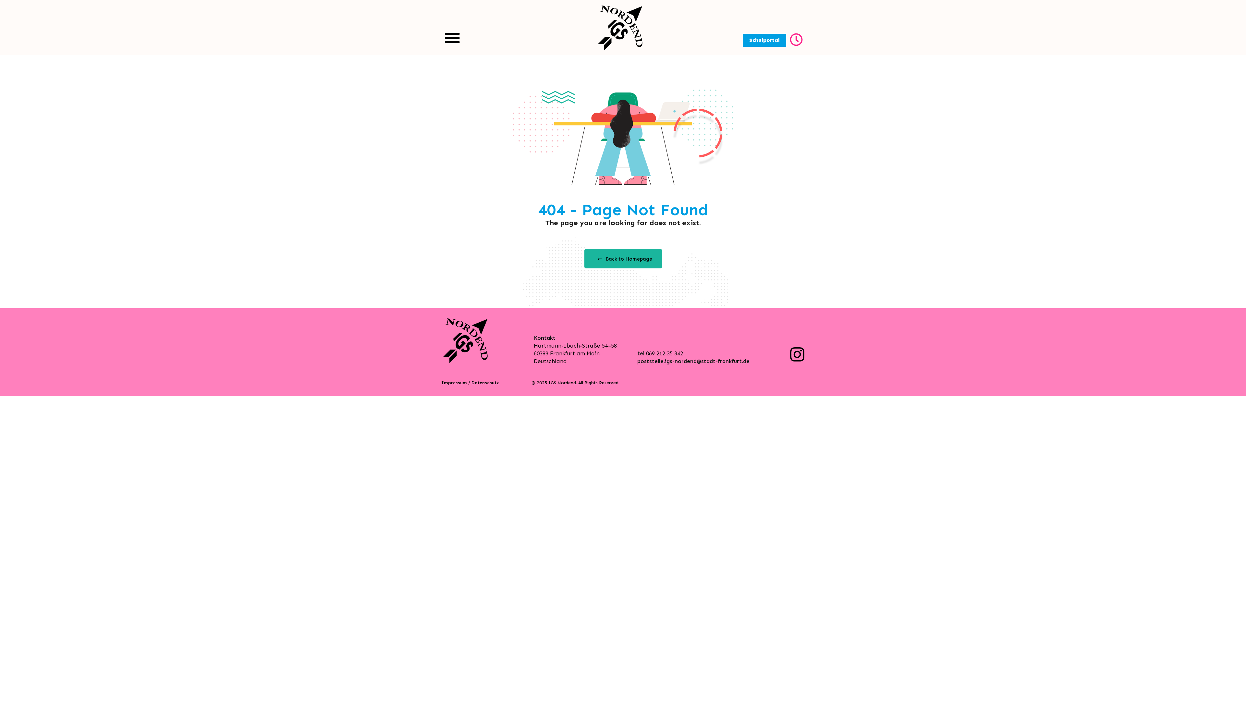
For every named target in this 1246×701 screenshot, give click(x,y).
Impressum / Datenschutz (470, 383)
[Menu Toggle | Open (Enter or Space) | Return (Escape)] (452, 38)
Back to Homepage (628, 259)
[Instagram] (797, 354)
